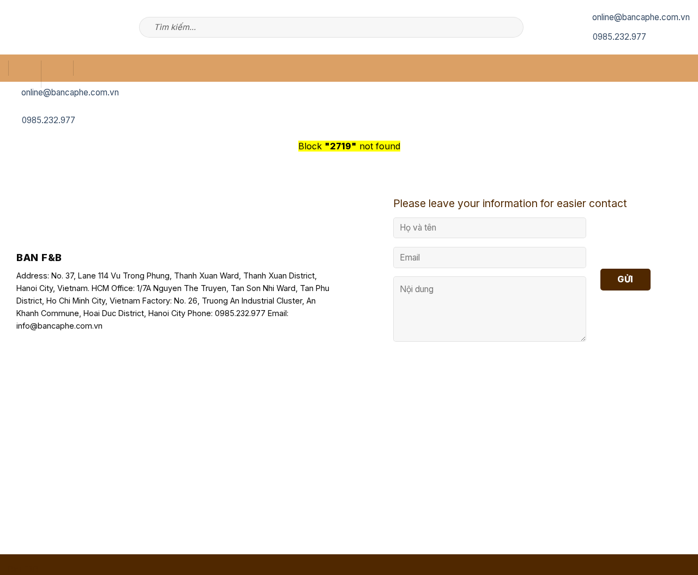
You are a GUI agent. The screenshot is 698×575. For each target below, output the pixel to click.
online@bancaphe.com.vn (641, 17)
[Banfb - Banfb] (49, 28)
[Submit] (513, 27)
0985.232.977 (619, 37)
